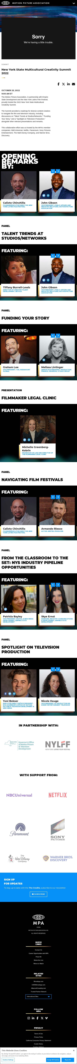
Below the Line (38, 960)
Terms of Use (38, 1033)
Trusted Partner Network (38, 991)
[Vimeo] (46, 1018)
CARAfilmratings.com (38, 985)
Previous (53, 171)
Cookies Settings (8, 1060)
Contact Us (38, 950)
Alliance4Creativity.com (38, 988)
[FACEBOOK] (58, 84)
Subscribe (39, 894)
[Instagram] (28, 1018)
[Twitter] (42, 1018)
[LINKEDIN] (68, 84)
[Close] (74, 1050)
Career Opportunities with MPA (38, 953)
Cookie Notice (38, 1044)
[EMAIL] (73, 84)
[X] (63, 84)
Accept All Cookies (53, 1060)
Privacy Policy (38, 1037)
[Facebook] (37, 1018)
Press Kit (38, 957)
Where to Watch (38, 963)
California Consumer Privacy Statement (38, 1040)
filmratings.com (38, 981)
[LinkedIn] (33, 1018)
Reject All (68, 1060)
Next (58, 171)
